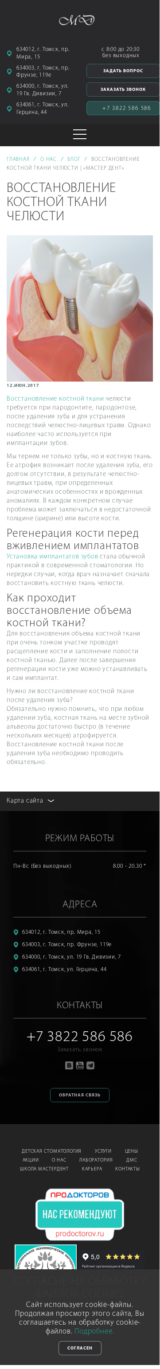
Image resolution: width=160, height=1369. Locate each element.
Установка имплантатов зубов (52, 557)
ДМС (131, 1160)
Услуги (103, 1151)
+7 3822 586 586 (126, 108)
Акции (31, 1160)
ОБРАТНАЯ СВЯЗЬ (80, 1095)
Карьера (92, 1169)
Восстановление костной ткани (55, 399)
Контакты (127, 1169)
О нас (59, 1160)
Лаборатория (96, 1160)
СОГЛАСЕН (80, 1348)
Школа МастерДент (44, 1169)
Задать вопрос (123, 71)
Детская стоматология (52, 1151)
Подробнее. (94, 1331)
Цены (131, 1151)
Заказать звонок (123, 89)
